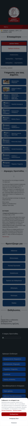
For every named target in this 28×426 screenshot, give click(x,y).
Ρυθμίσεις (14, 422)
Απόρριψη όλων (14, 418)
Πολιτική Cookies (17, 410)
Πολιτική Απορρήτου (6, 410)
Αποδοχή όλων (14, 414)
